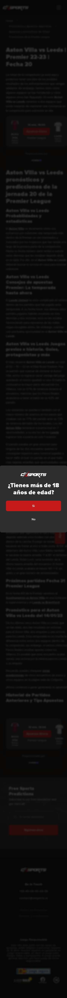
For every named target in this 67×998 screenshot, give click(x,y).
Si (33, 506)
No (34, 519)
